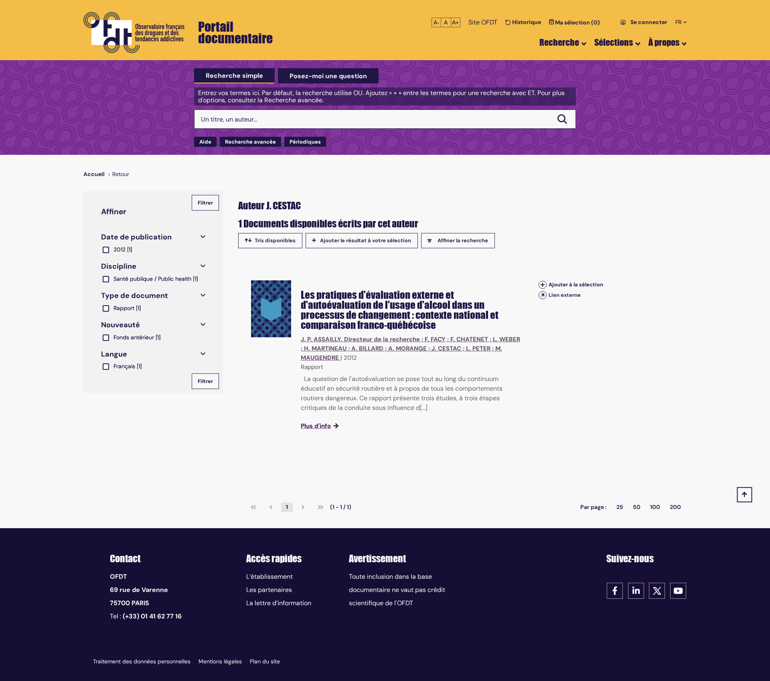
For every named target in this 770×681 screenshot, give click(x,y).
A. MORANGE (407, 349)
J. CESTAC (446, 349)
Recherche (559, 42)
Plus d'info (316, 426)
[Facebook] (615, 590)
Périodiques (305, 141)
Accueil (94, 174)
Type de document (134, 295)
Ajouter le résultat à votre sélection (365, 240)
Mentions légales (220, 661)
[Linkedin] (636, 590)
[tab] (234, 75)
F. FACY (435, 339)
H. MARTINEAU (325, 349)
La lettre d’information (278, 603)
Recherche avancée (250, 141)
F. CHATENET (469, 339)
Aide (205, 141)
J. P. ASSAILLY (321, 339)
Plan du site (265, 661)
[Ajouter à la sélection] (543, 284)
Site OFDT (482, 22)
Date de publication (136, 237)
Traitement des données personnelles (141, 661)
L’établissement (269, 576)
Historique (526, 22)
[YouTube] (678, 590)
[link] (253, 507)
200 (675, 507)
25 (619, 507)
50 (636, 507)
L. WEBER (506, 339)
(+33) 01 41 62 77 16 (152, 616)
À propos (663, 42)
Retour (120, 174)
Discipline (118, 266)
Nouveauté (120, 325)
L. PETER (478, 349)
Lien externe (565, 295)
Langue (114, 354)
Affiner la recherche (463, 240)
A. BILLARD (367, 349)
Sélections (613, 42)
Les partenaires (269, 590)
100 (655, 507)
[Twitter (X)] (657, 590)
